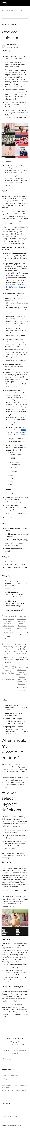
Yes (11, 1041)
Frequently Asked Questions (9, 10)
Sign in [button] (25, 3)
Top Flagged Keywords (8, 1079)
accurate (24, 227)
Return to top (6, 1059)
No (19, 1041)
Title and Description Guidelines (10, 1075)
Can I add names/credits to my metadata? (14, 1090)
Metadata (4, 13)
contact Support (19, 844)
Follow (5, 51)
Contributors (21, 10)
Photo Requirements (7, 1082)
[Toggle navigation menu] (21, 3)
